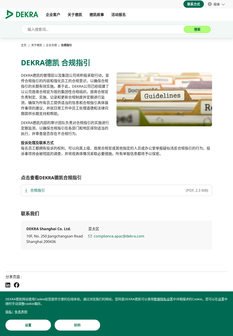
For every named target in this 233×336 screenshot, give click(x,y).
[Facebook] (16, 285)
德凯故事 (96, 14)
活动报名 (118, 14)
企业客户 (53, 14)
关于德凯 (75, 14)
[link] (216, 4)
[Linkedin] (7, 285)
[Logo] (23, 14)
